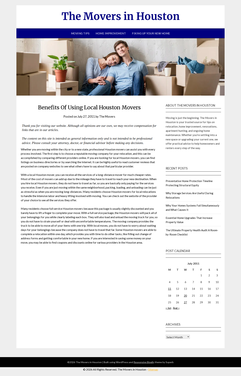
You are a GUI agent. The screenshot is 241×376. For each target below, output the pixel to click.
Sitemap (153, 369)
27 (185, 302)
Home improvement (111, 33)
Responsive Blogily (144, 362)
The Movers (107, 116)
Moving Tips (80, 33)
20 (185, 295)
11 (169, 288)
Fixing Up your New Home (151, 33)
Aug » (176, 308)
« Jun (168, 308)
